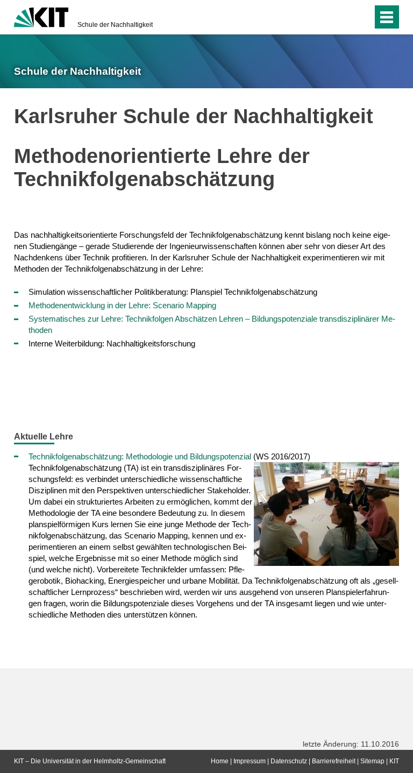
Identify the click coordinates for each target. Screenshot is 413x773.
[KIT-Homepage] (41, 16)
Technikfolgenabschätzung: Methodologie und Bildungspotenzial (140, 456)
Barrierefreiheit (333, 761)
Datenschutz (288, 761)
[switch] (343, 17)
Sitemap (372, 761)
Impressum (249, 761)
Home (220, 761)
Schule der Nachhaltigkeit (115, 25)
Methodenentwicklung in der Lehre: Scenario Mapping (122, 305)
